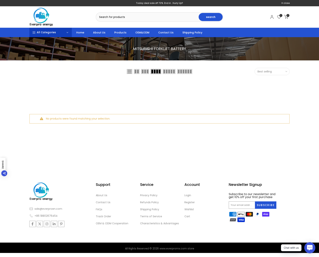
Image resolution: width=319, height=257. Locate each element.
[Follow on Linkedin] (54, 224)
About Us (99, 32)
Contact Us (166, 32)
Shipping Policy (192, 32)
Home (80, 32)
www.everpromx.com (173, 248)
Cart (187, 216)
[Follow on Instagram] (47, 224)
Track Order (103, 216)
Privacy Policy (148, 195)
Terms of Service (151, 216)
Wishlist (189, 209)
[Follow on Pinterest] (61, 224)
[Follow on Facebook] (32, 224)
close (34, 3)
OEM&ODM (142, 32)
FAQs (99, 209)
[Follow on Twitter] (40, 224)
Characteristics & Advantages (159, 223)
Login (187, 195)
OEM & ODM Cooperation (112, 223)
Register (189, 202)
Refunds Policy (149, 202)
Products (120, 32)
